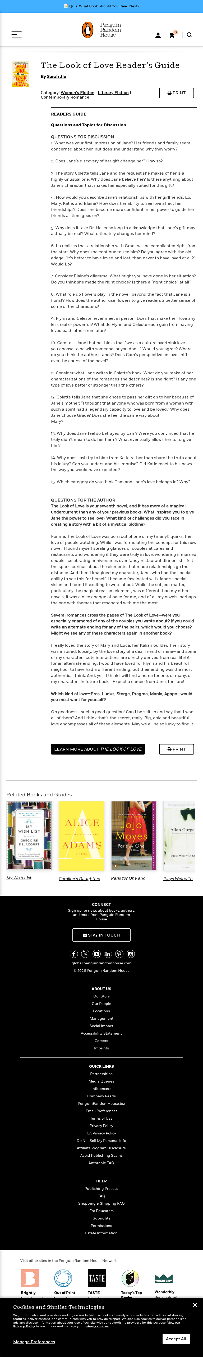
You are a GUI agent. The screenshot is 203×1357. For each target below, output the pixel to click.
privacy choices (97, 1326)
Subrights (101, 1218)
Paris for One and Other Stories (128, 880)
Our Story (101, 996)
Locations (101, 1011)
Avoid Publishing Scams (101, 1155)
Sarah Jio (56, 76)
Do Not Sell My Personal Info (101, 1140)
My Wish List (18, 878)
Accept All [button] (176, 1339)
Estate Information (101, 1233)
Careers (101, 1040)
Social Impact (101, 1025)
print (179, 93)
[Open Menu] (16, 34)
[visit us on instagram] (131, 954)
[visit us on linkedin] (108, 954)
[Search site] (189, 34)
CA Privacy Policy (101, 1133)
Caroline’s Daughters (79, 879)
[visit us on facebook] (74, 954)
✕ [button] (195, 1305)
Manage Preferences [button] (34, 1342)
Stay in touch (103, 935)
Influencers (101, 1088)
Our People (101, 1003)
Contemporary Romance (65, 97)
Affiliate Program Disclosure (101, 1148)
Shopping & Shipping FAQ (101, 1203)
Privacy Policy (101, 1125)
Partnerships (101, 1073)
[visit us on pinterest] (119, 954)
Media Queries (101, 1081)
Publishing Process (101, 1188)
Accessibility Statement (101, 1033)
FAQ (101, 1196)
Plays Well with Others (178, 881)
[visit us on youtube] (97, 954)
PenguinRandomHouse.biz (101, 1103)
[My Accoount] (158, 34)
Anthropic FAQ (101, 1162)
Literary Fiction (113, 93)
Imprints (101, 1048)
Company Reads (101, 1096)
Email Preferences (101, 1111)
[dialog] (101, 1327)
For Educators (101, 1210)
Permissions (101, 1225)
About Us (101, 988)
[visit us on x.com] (85, 954)
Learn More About (98, 749)
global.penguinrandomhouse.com (101, 963)
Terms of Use (101, 1118)
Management (101, 1018)
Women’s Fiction (77, 93)
